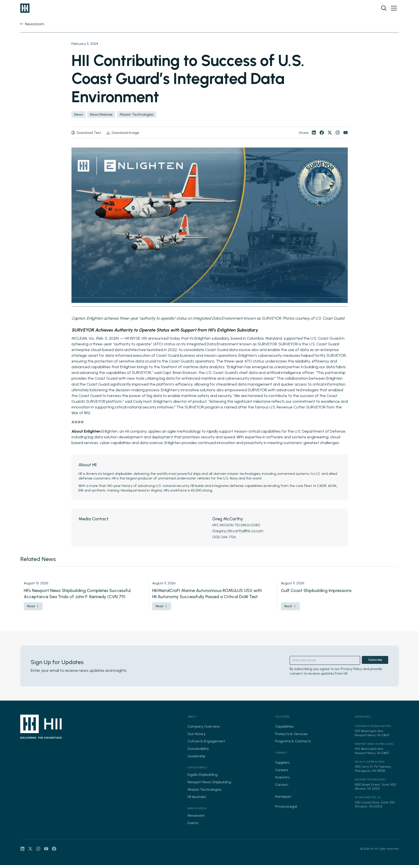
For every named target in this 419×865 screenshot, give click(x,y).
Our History (196, 734)
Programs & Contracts (293, 741)
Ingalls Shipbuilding (203, 774)
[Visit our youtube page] (345, 132)
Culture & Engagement (206, 741)
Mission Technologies (204, 789)
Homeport (283, 796)
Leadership (196, 756)
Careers (281, 770)
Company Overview (204, 726)
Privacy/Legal (286, 806)
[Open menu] (394, 8)
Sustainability (198, 749)
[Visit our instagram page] (337, 132)
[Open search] (383, 8)
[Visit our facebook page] (322, 132)
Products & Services (291, 734)
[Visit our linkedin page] (314, 132)
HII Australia (197, 797)
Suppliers (282, 762)
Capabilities (284, 726)
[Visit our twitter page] (330, 132)
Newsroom (196, 815)
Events (193, 823)
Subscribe (375, 660)
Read (31, 606)
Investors (282, 777)
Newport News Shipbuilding (209, 782)
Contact (281, 785)
